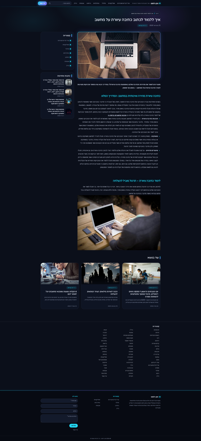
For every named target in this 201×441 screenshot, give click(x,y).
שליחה (73, 425)
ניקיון (157, 373)
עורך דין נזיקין (155, 362)
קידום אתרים (155, 343)
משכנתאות (129, 338)
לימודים (131, 360)
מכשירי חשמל (129, 341)
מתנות (131, 332)
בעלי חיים (104, 349)
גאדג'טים (96, 3)
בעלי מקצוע (103, 346)
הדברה (105, 332)
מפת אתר (104, 373)
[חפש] (50, 3)
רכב (158, 338)
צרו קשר (42, 3)
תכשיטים (156, 330)
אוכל (105, 368)
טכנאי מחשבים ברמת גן (117, 115)
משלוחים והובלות (128, 335)
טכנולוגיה (130, 368)
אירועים (105, 362)
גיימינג (89, 3)
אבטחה (81, 3)
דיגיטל (105, 335)
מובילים (131, 354)
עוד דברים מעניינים (123, 3)
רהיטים (157, 341)
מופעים (131, 351)
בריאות (105, 343)
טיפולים (131, 373)
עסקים (157, 357)
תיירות (157, 332)
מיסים (131, 343)
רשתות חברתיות (154, 335)
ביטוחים (104, 351)
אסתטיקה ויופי (103, 360)
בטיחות (105, 354)
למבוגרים (130, 357)
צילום (157, 349)
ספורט (157, 368)
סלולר (104, 3)
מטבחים (130, 346)
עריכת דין (156, 354)
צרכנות (157, 346)
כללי (131, 365)
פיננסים (157, 351)
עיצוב (157, 360)
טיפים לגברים (129, 371)
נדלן (75, 3)
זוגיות (105, 330)
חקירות (131, 376)
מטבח (131, 349)
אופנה (105, 365)
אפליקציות (111, 3)
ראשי (157, 13)
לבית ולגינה (129, 362)
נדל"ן (131, 330)
